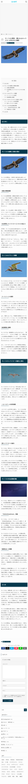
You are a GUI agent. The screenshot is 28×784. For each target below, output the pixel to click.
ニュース (6, 728)
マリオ (3, 774)
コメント (5, 664)
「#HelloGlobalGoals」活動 (13, 107)
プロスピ (3, 771)
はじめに (6, 83)
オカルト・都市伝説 (8, 722)
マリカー (8, 774)
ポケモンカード (20, 771)
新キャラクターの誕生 (12, 103)
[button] (3, 648)
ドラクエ (19, 766)
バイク (15, 769)
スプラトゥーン (15, 764)
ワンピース (4, 776)
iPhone (7, 759)
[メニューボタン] (2, 2)
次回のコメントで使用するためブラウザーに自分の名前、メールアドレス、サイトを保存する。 (14, 696)
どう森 (6, 762)
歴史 (17, 776)
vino (2, 762)
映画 (13, 776)
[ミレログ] (14, 2)
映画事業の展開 (10, 97)
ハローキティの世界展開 (13, 101)
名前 (4, 680)
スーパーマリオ (5, 766)
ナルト (11, 769)
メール (4, 685)
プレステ (20, 769)
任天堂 (9, 776)
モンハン (13, 774)
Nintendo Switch (19, 759)
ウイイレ (20, 762)
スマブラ (21, 764)
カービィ (3, 764)
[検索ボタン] (26, 2)
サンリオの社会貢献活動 (10, 105)
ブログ (5, 731)
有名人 (6, 741)
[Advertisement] (14, 19)
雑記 (5, 750)
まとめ (6, 111)
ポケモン (13, 771)
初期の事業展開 (10, 87)
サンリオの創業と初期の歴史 (11, 85)
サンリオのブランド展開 (10, 93)
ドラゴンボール (5, 769)
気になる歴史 (7, 747)
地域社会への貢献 (11, 109)
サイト (4, 690)
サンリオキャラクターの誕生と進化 (13, 99)
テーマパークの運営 (11, 95)
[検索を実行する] (25, 710)
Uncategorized (7, 719)
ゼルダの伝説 (12, 766)
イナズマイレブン (13, 762)
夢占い (5, 734)
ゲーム (8, 764)
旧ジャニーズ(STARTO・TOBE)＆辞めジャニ (13, 738)
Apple (3, 759)
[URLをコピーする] (25, 648)
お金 (5, 725)
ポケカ (8, 771)
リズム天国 (19, 774)
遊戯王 (21, 776)
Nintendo (12, 759)
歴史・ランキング (10, 42)
